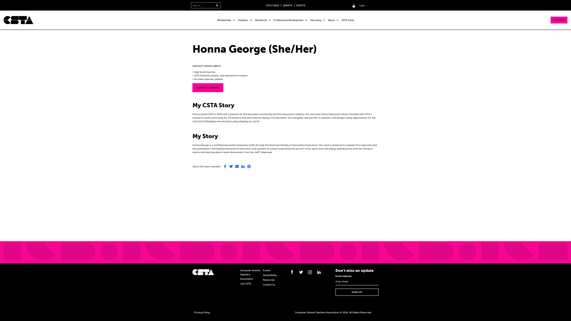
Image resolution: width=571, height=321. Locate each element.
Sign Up (357, 292)
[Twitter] (301, 272)
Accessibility (270, 275)
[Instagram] (310, 272)
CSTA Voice (272, 5)
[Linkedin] (319, 272)
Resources (269, 279)
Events (300, 5)
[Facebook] (292, 272)
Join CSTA (559, 20)
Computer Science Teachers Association (250, 274)
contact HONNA (208, 87)
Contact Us (269, 284)
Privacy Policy (202, 312)
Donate (287, 5)
